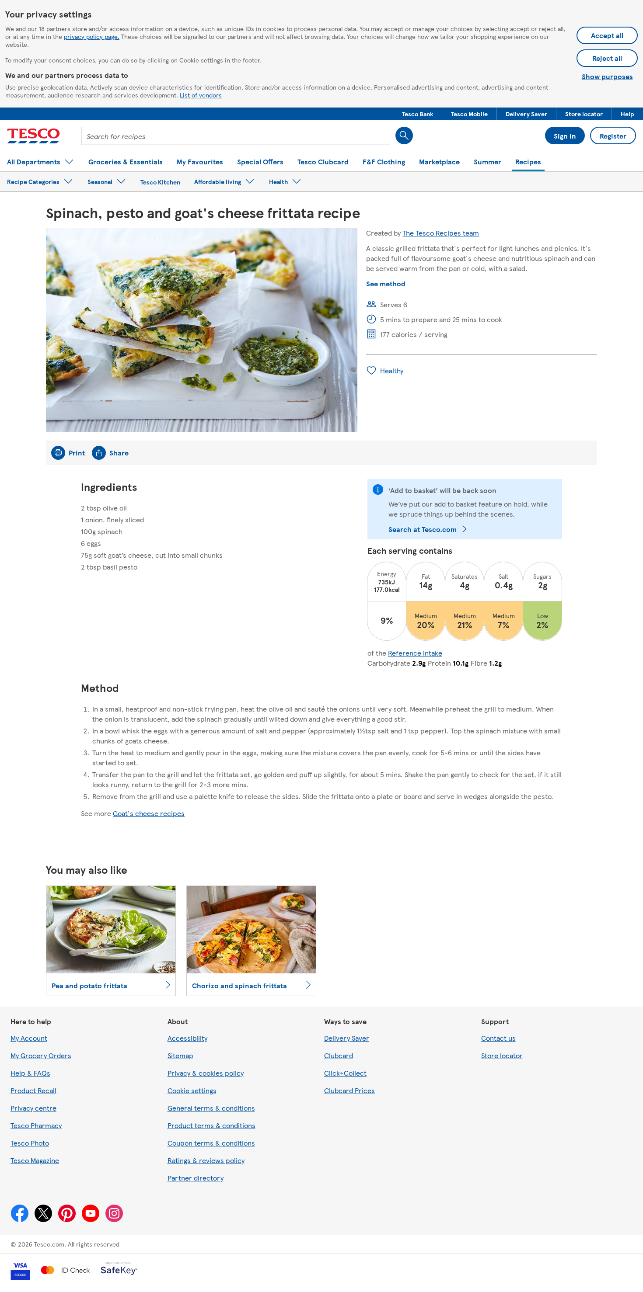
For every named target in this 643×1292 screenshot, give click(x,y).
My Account (28, 1038)
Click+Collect (345, 1073)
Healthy (391, 370)
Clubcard (338, 1055)
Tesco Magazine (34, 1160)
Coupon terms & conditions (211, 1143)
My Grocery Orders (40, 1055)
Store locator (502, 1055)
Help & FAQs (30, 1073)
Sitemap (180, 1055)
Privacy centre (33, 1108)
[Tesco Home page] (33, 136)
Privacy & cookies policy (206, 1073)
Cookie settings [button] (192, 1090)
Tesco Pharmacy (36, 1125)
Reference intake (415, 653)
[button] (417, 114)
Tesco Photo (29, 1143)
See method (385, 283)
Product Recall (33, 1090)
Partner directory (196, 1178)
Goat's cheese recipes (149, 813)
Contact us (498, 1038)
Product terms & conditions (211, 1125)
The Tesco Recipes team (440, 233)
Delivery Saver (346, 1038)
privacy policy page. (91, 36)
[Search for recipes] (404, 135)
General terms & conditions (211, 1108)
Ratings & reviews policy (206, 1160)
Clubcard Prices (349, 1090)
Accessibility (187, 1038)
